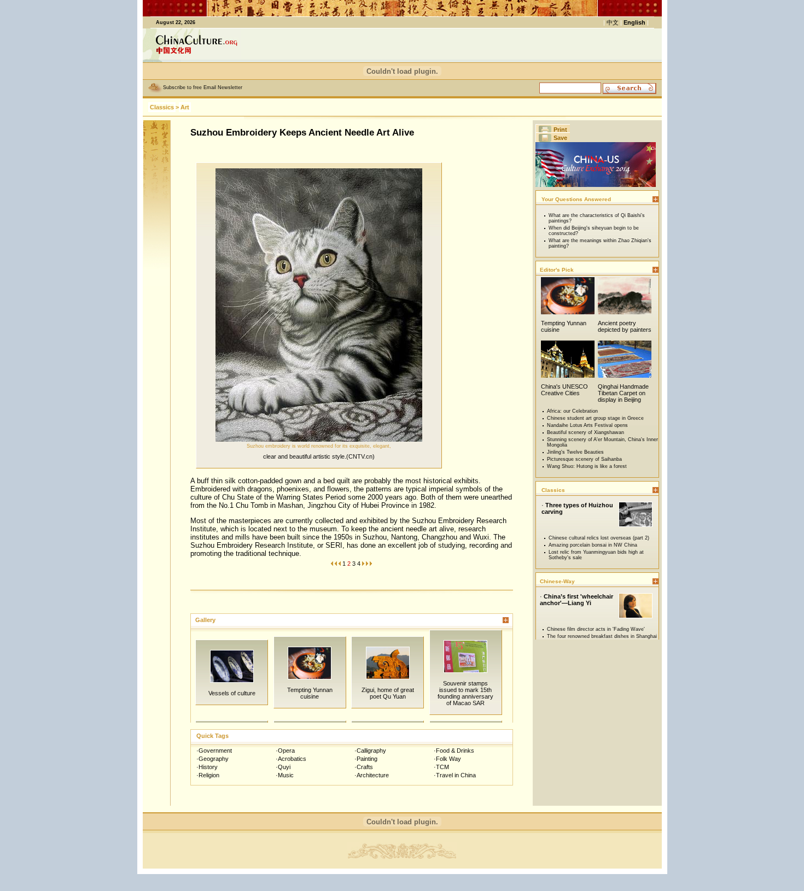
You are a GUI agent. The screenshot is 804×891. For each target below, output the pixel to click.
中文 (613, 22)
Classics (162, 107)
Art (184, 107)
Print (560, 129)
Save (560, 137)
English (634, 22)
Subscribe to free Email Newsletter (202, 87)
